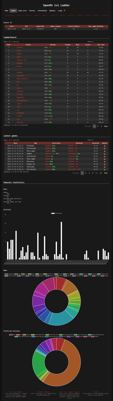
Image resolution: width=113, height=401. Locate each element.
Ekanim (19, 54)
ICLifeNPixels (22, 100)
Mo (17, 85)
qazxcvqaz (72, 169)
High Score (22, 10)
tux (18, 119)
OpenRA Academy (43, 392)
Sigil (19, 88)
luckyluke (20, 75)
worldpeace (72, 153)
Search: (90, 41)
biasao (19, 66)
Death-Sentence (22, 79)
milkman (20, 72)
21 (101, 173)
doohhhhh (20, 91)
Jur (18, 110)
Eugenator (20, 97)
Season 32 (54, 15)
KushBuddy (20, 113)
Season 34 (37, 15)
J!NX (18, 107)
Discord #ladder (16, 392)
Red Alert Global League (69, 392)
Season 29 (80, 15)
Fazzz (19, 50)
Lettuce (48, 169)
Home (6, 10)
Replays (52, 10)
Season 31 (63, 15)
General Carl (22, 60)
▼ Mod (60, 11)
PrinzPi (20, 94)
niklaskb (71, 156)
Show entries (11, 41)
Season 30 (71, 15)
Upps (47, 164)
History (32, 10)
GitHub (96, 392)
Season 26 (106, 15)
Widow (19, 57)
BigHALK (20, 63)
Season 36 (20, 15)
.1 (17, 69)
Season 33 (46, 15)
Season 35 (28, 15)
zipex (19, 103)
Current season (9, 15)
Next (106, 126)
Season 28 (89, 15)
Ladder (13, 10)
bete (18, 82)
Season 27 (97, 15)
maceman (20, 47)
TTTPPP (19, 116)
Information (42, 10)
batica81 (20, 122)
